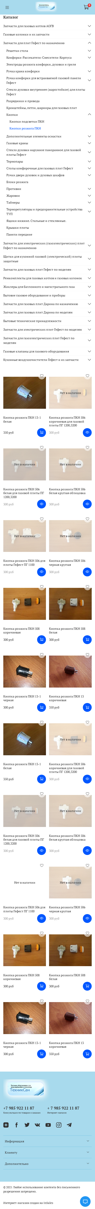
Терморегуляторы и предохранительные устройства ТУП (44, 211)
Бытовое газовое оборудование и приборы (34, 295)
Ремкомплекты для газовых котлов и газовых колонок (42, 278)
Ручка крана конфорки (23, 71)
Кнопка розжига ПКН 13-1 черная (22, 698)
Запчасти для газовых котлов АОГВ (28, 26)
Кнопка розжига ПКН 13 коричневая (66, 698)
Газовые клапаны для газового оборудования (36, 351)
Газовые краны (17, 143)
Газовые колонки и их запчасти (26, 34)
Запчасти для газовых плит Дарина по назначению (40, 304)
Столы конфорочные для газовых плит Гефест (39, 168)
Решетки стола (17, 51)
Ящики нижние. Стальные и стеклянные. (36, 221)
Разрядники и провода (23, 101)
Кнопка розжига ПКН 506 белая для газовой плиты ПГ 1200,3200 (23, 493)
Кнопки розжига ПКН (25, 128)
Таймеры (13, 202)
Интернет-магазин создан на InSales (28, 1203)
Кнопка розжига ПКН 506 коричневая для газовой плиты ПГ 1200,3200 (67, 421)
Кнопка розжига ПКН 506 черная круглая (67, 563)
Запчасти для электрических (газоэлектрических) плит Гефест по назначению (44, 245)
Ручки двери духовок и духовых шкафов (35, 175)
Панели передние (19, 234)
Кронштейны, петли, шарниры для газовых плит (41, 108)
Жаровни (13, 195)
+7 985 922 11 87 (18, 1108)
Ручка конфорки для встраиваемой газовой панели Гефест (43, 80)
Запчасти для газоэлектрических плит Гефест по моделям (38, 340)
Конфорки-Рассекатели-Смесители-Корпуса (39, 57)
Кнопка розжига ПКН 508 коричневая (21, 630)
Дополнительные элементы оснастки (33, 136)
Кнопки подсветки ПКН (27, 121)
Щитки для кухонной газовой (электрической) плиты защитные (42, 258)
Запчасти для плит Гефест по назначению (34, 43)
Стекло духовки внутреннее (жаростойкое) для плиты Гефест (45, 91)
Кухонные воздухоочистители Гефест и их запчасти (41, 360)
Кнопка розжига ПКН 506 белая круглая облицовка (67, 491)
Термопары (14, 161)
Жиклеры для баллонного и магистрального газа (39, 287)
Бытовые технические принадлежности (32, 321)
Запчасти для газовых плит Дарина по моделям (37, 312)
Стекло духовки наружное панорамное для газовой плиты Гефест (43, 152)
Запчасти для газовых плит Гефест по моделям (37, 269)
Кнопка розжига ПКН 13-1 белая (22, 419)
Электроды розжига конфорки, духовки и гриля (41, 64)
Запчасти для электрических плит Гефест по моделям (42, 329)
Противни (13, 189)
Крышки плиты (17, 227)
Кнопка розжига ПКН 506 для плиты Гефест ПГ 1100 (24, 563)
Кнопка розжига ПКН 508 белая (67, 630)
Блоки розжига (17, 182)
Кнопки (12, 114)
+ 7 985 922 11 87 (63, 1108)
